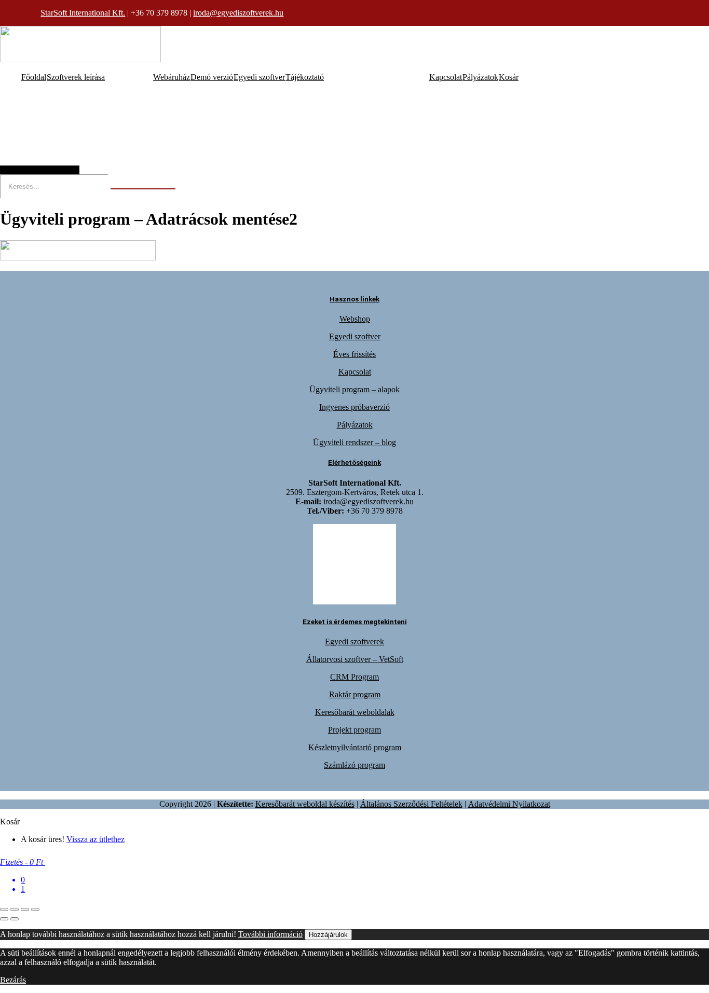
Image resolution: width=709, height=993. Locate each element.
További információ (270, 934)
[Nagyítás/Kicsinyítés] (4, 909)
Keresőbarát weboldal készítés (304, 803)
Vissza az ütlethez (95, 839)
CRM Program (354, 676)
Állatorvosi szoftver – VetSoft (354, 659)
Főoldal (33, 77)
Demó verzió (211, 77)
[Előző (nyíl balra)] (4, 918)
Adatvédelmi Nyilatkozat (509, 803)
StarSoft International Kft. (82, 12)
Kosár (509, 77)
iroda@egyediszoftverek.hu (238, 12)
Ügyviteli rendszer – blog (354, 442)
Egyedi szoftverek (354, 641)
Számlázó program (354, 765)
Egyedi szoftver (259, 77)
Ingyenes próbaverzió (354, 407)
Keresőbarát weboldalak (354, 712)
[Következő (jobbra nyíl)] (14, 918)
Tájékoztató (304, 77)
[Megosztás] (25, 909)
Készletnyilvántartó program (354, 747)
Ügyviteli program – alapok (354, 389)
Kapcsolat (445, 77)
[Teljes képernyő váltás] (14, 909)
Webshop (354, 318)
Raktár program (354, 694)
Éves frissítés (354, 354)
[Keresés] (143, 188)
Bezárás (13, 979)
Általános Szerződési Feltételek (411, 803)
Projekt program (354, 729)
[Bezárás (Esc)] (35, 909)
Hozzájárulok (328, 935)
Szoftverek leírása (76, 77)
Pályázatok (480, 77)
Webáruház (171, 77)
